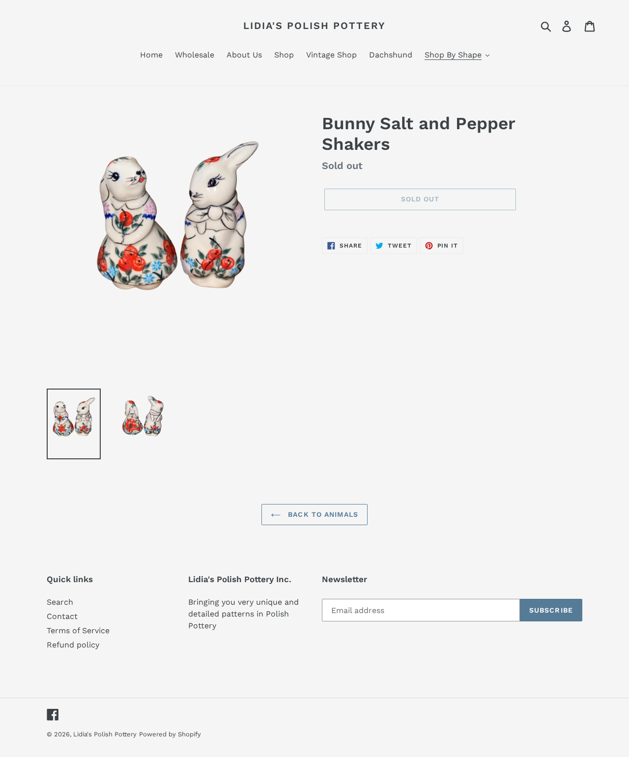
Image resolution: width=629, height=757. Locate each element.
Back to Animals (322, 514)
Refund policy (73, 644)
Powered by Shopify (170, 734)
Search (60, 602)
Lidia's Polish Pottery (314, 25)
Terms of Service (78, 630)
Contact (62, 616)
